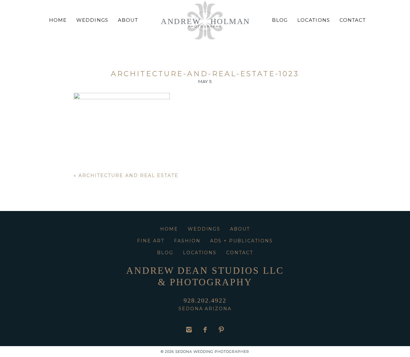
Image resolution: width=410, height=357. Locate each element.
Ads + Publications (241, 241)
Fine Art (150, 241)
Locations (313, 20)
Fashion (187, 241)
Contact (353, 20)
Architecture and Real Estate (128, 175)
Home (58, 20)
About (128, 20)
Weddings (92, 20)
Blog (280, 20)
